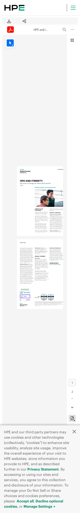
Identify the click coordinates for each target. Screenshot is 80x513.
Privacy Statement (43, 469)
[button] (74, 432)
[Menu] (73, 7)
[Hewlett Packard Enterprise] (14, 7)
